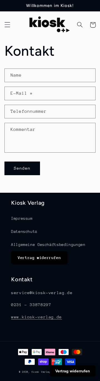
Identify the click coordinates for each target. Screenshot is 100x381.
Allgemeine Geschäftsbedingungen (48, 244)
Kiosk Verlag (41, 371)
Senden (22, 168)
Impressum (22, 218)
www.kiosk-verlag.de (36, 316)
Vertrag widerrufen (39, 257)
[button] (7, 24)
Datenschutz (24, 231)
